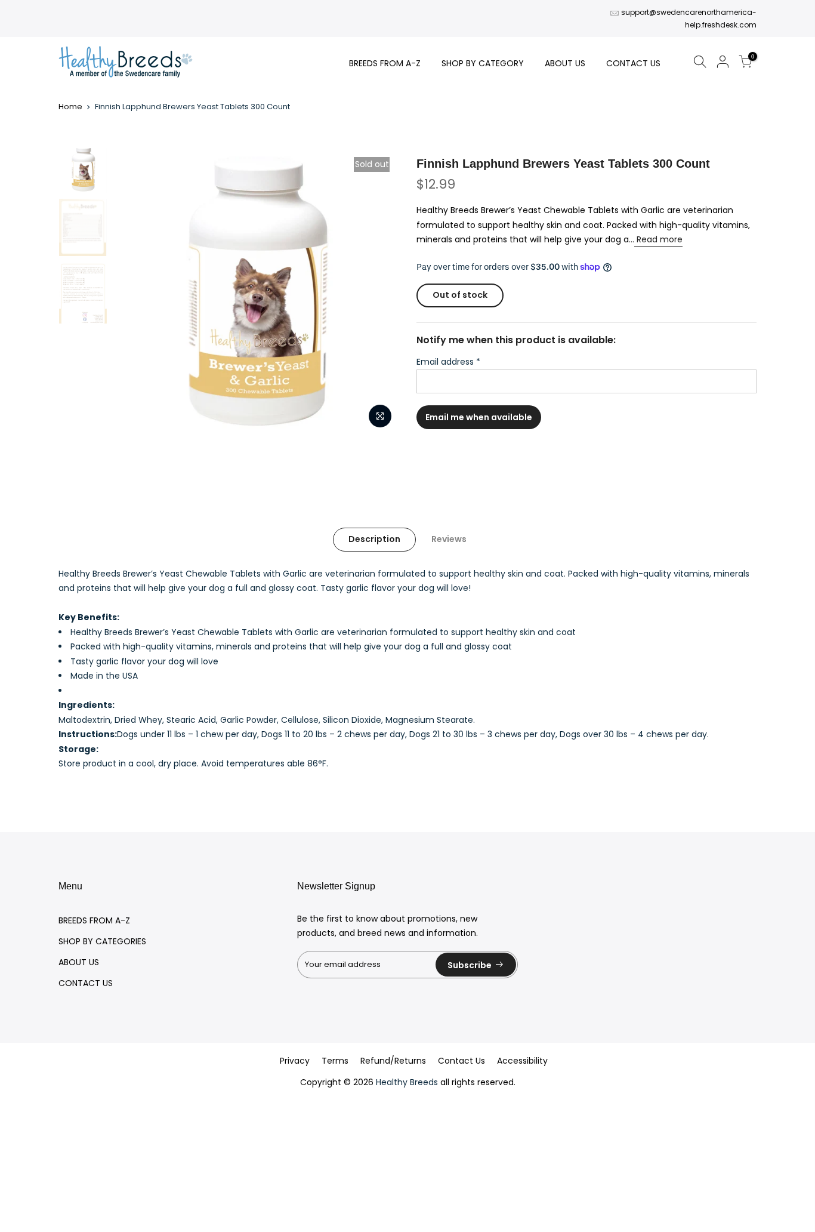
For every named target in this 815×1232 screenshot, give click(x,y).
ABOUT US (565, 63)
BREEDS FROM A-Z (385, 63)
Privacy (295, 1061)
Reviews (449, 539)
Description (374, 539)
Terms (335, 1061)
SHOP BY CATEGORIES (102, 941)
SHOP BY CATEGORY (483, 63)
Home (70, 106)
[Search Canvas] (700, 63)
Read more (658, 239)
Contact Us (461, 1061)
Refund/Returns (393, 1061)
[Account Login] (722, 63)
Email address (448, 362)
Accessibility (522, 1061)
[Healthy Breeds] (125, 63)
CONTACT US (633, 63)
